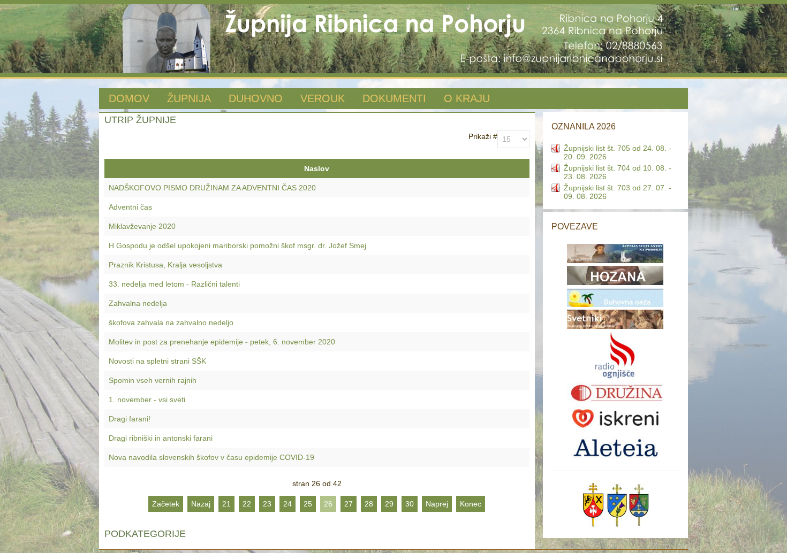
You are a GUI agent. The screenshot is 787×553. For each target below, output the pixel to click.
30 (409, 504)
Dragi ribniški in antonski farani (161, 438)
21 (226, 504)
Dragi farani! (129, 418)
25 (308, 504)
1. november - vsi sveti (147, 399)
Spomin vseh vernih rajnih (152, 380)
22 (247, 504)
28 (369, 504)
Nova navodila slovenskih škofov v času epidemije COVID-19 (211, 457)
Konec (470, 504)
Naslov (316, 168)
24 (287, 504)
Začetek (165, 504)
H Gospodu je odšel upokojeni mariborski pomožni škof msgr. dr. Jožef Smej (237, 245)
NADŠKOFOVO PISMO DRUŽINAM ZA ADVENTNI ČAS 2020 (212, 187)
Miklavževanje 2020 (142, 226)
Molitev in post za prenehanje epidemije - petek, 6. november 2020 (222, 341)
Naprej (437, 504)
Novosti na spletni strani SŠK (157, 361)
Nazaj (200, 504)
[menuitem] (129, 99)
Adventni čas (130, 207)
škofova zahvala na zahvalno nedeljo (171, 322)
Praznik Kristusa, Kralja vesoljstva (165, 264)
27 (348, 504)
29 (389, 504)
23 (267, 504)
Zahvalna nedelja (138, 303)
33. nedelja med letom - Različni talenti (174, 284)
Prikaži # (482, 136)
